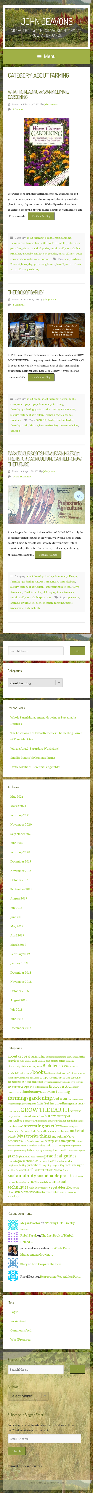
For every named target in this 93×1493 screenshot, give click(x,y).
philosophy (49, 592)
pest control (19, 1150)
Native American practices (32, 1141)
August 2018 (18, 1000)
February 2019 (20, 954)
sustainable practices (39, 597)
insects (81, 1120)
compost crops (19, 404)
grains (46, 409)
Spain (65, 1169)
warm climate (66, 253)
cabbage (49, 1073)
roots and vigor (74, 1165)
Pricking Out (59, 1161)
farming (66, 237)
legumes (49, 1131)
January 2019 (19, 963)
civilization (27, 602)
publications (34, 1165)
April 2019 (17, 935)
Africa (82, 1056)
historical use (67, 581)
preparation (13, 1161)
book (24, 264)
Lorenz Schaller (69, 425)
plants (25, 248)
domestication (44, 602)
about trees (72, 1056)
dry (30, 264)
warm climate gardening (24, 269)
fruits (38, 243)
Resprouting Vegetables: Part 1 (60, 1276)
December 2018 (21, 972)
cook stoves (25, 1081)
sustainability (58, 248)
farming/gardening (22, 243)
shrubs (23, 1169)
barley (63, 398)
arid (66, 259)
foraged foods (77, 1098)
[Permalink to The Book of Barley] (46, 330)
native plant (51, 1141)
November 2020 (21, 824)
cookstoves (37, 1081)
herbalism (24, 1116)
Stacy (23, 1264)
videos (70, 1187)
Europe (73, 576)
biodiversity (14, 1066)
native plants (67, 1140)
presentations (27, 1161)
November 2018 (21, 981)
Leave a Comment (22, 476)
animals (15, 602)
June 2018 (17, 1018)
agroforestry (16, 1060)
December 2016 (21, 1028)
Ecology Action (60, 1085)
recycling (46, 1165)
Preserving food (44, 1161)
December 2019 (21, 861)
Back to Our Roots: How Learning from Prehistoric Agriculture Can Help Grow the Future (44, 458)
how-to (51, 264)
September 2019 (21, 889)
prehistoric (17, 608)
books (48, 237)
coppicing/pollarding (61, 1081)
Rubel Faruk (28, 1235)
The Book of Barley (25, 292)
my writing (59, 1136)
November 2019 (21, 870)
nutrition (51, 1145)
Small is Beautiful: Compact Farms (32, 757)
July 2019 (16, 907)
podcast (40, 1156)
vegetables (51, 253)
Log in (14, 1311)
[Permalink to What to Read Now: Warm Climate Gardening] (46, 152)
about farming (35, 237)
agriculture (72, 597)
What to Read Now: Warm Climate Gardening (38, 94)
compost (45, 1077)
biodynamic (26, 1066)
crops (56, 237)
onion (61, 1145)
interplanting (68, 1126)
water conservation (38, 259)
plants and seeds (28, 1156)
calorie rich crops (60, 1073)
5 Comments (19, 109)
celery (16, 1077)
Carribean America (77, 1073)
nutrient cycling (37, 1145)
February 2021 (20, 815)
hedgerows (12, 1116)
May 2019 (17, 926)
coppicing (48, 1081)
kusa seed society (48, 425)
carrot (10, 1077)
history (14, 414)
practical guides (40, 248)
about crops (33, 398)
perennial (68, 1145)
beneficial (70, 1060)
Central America (26, 1077)
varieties (15, 420)
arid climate (52, 1060)
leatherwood (39, 1131)
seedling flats (14, 1169)
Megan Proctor (30, 1223)
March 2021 (18, 805)
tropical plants (44, 1182)
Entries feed (18, 1321)
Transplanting (23, 1182)
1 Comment (18, 304)
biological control (24, 1073)
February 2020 (20, 852)
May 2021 (17, 796)
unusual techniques (33, 253)
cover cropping (77, 1081)
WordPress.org (20, 1339)
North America (32, 592)
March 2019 (18, 944)
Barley (52, 420)
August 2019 (18, 898)
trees (34, 1182)
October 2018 (19, 991)
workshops (13, 1196)
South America (65, 592)
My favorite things (34, 1136)
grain (38, 409)
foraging (11, 1103)
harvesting (75, 1110)
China (36, 1077)
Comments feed (20, 1330)
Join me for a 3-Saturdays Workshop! (34, 748)
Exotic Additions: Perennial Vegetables (35, 767)
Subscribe (17, 1451)
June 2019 (17, 917)
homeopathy (30, 1120)
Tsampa (15, 430)
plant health (59, 1150)
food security (61, 1098)
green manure (14, 1110)
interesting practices (58, 586)
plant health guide (77, 1150)
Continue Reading (43, 217)
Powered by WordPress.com (46, 1482)
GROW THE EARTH (54, 243)
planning (47, 1150)
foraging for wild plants (25, 1103)
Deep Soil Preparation (39, 1086)
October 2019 (19, 880)
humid (60, 264)
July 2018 (16, 1009)
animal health (31, 1060)
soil (30, 1169)
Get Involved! (54, 1103)
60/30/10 (41, 420)
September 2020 (21, 833)
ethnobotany (44, 404)
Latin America (27, 1131)
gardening (40, 264)
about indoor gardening (56, 1056)
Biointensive (54, 1065)
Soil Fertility (40, 1169)
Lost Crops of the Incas (46, 1264)
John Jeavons (46, 21)
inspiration (15, 1126)
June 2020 (17, 842)
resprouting (58, 1165)
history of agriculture (32, 414)
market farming (61, 1131)
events (51, 1091)
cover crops (14, 1086)
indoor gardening (68, 1120)
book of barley (65, 420)
